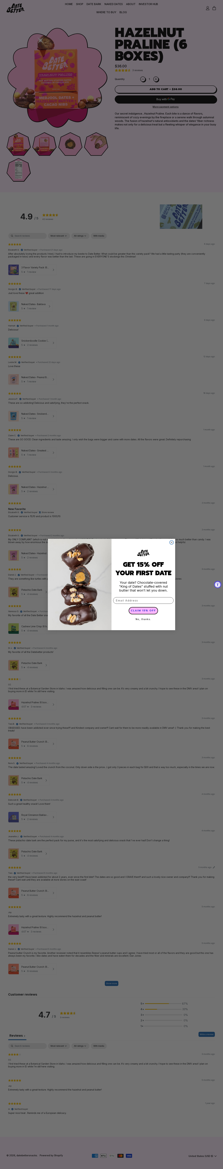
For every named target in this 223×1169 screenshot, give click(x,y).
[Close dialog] (172, 542)
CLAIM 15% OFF (143, 611)
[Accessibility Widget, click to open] (217, 584)
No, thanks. (143, 619)
